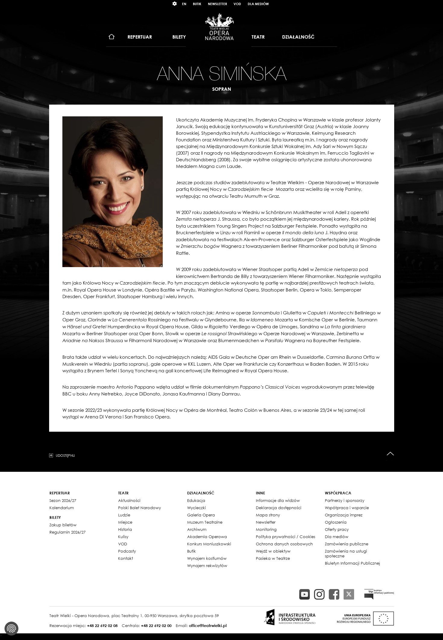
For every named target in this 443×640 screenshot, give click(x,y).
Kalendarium (61, 507)
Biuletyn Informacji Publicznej (352, 563)
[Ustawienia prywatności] (11, 628)
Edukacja (196, 500)
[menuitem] (111, 37)
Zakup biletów (63, 524)
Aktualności (129, 500)
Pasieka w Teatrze (273, 558)
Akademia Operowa (207, 536)
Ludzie (124, 514)
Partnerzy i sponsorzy (344, 500)
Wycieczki (196, 507)
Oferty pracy (337, 529)
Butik (197, 4)
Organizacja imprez (344, 514)
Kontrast (175, 4)
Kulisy (123, 536)
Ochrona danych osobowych (284, 543)
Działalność (298, 37)
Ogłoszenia (336, 522)
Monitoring (266, 529)
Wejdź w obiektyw (273, 551)
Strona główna (111, 37)
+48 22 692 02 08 (102, 625)
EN (184, 4)
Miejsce (125, 522)
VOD (237, 4)
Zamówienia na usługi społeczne (346, 553)
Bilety (179, 37)
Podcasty (127, 551)
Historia (125, 529)
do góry (390, 454)
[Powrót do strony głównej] (219, 26)
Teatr (258, 37)
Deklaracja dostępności (278, 507)
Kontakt (125, 558)
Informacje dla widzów (278, 500)
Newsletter (217, 4)
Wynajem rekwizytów (207, 565)
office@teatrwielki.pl (208, 625)
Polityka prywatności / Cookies (285, 536)
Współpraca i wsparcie (347, 507)
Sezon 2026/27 (62, 500)
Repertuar (139, 37)
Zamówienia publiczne (346, 543)
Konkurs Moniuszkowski (209, 543)
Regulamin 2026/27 (67, 532)
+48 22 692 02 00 (156, 625)
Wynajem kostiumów (207, 558)
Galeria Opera (201, 514)
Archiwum (196, 529)
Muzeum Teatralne (204, 522)
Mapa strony (268, 514)
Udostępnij (65, 455)
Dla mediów (258, 4)
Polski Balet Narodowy (139, 507)
